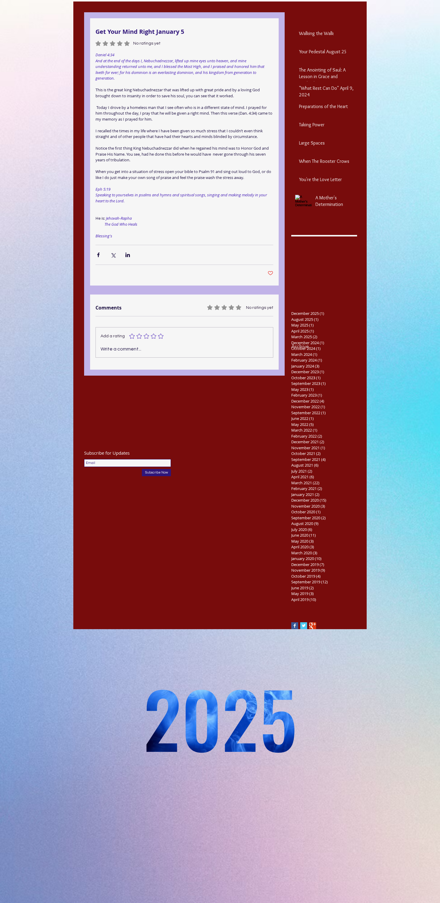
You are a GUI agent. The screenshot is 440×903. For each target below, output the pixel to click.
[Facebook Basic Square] (294, 625)
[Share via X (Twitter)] (113, 255)
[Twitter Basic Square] (303, 625)
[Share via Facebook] (98, 255)
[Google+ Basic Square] (312, 625)
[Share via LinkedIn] (128, 255)
